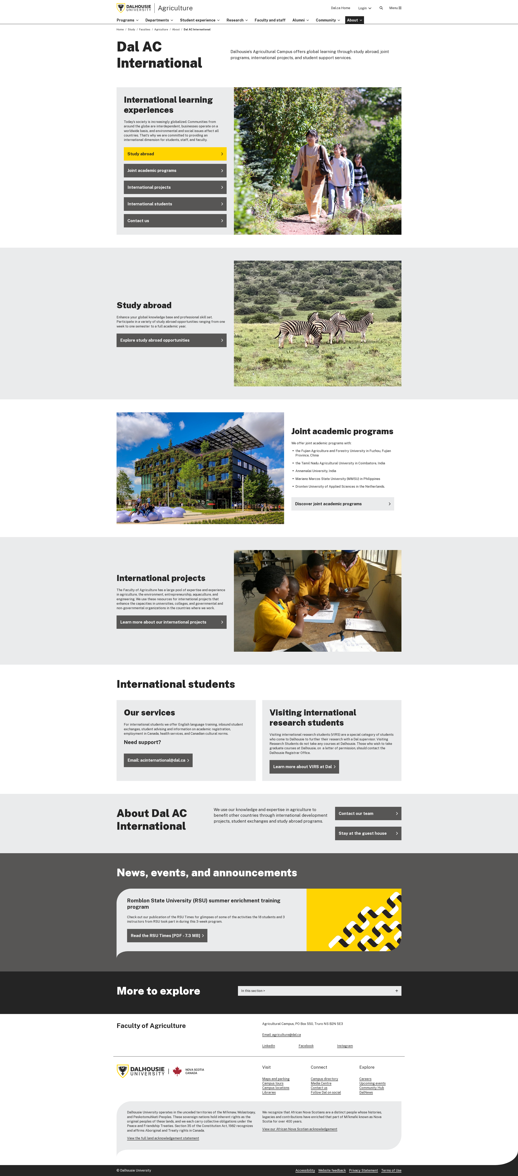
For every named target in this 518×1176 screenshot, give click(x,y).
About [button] (352, 20)
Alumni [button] (298, 20)
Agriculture (175, 8)
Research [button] (235, 20)
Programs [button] (125, 20)
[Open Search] (381, 8)
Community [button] (326, 20)
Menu (394, 8)
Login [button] (362, 8)
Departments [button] (157, 20)
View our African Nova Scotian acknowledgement (299, 1129)
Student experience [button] (197, 20)
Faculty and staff (270, 20)
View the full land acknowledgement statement (163, 1138)
